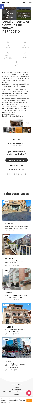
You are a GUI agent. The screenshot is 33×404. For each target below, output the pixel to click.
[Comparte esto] (7, 174)
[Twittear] (11, 174)
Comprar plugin (16, 389)
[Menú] (30, 3)
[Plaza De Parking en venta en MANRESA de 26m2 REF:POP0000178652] (16, 354)
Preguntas (16, 387)
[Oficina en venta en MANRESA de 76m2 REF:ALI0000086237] (16, 285)
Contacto (16, 394)
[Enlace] (6, 2)
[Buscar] (24, 2)
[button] (2, 6)
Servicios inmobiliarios (16, 385)
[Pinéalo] (18, 174)
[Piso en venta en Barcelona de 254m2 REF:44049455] (16, 251)
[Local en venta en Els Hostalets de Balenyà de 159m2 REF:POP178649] (16, 216)
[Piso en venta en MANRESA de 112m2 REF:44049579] (16, 319)
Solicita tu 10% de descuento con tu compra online (16, 392)
